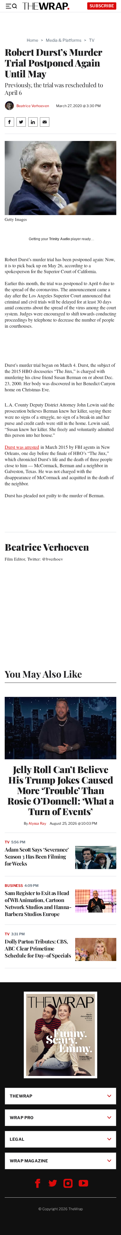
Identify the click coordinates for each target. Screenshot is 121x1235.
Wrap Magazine (29, 1160)
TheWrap (21, 1095)
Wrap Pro (22, 1117)
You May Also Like (43, 673)
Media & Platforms (63, 40)
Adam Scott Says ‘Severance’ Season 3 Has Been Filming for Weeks (37, 856)
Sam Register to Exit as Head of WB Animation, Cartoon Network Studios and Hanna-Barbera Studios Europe (38, 903)
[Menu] (11, 6)
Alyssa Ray (37, 823)
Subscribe (102, 5)
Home (32, 40)
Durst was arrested (22, 447)
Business (14, 885)
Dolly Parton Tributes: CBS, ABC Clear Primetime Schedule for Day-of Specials (38, 948)
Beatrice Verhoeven (32, 106)
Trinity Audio (59, 239)
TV (92, 40)
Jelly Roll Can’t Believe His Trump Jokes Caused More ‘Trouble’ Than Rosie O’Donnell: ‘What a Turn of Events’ (60, 790)
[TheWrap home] (45, 6)
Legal (17, 1138)
